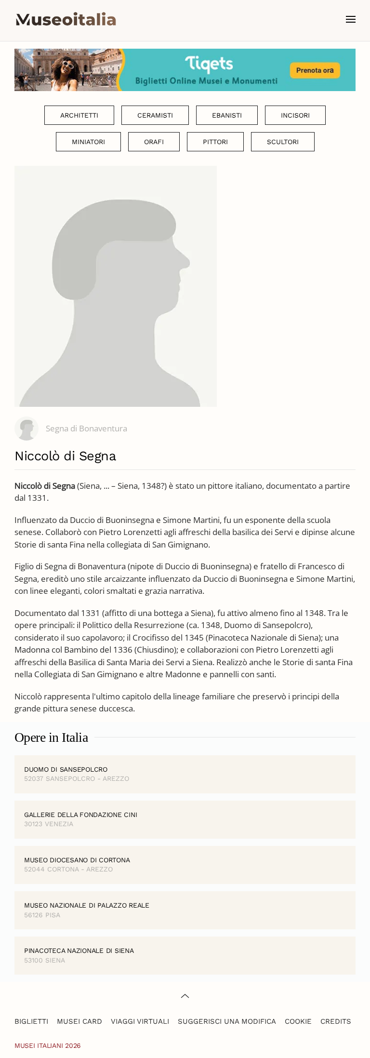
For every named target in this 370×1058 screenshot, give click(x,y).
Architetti (79, 115)
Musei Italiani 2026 (47, 1045)
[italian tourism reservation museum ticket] (185, 70)
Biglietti (31, 1021)
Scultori (283, 142)
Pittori (215, 142)
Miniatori (88, 142)
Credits (335, 1021)
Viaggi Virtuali (140, 1021)
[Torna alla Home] (66, 19)
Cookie (298, 1021)
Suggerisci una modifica (227, 1021)
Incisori (295, 115)
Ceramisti (155, 115)
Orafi (154, 142)
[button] (351, 19)
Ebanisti (227, 115)
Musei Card (79, 1021)
